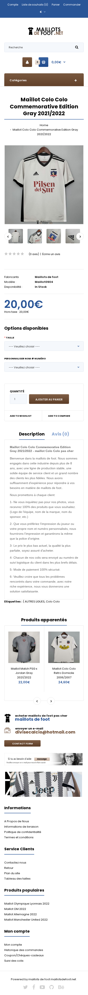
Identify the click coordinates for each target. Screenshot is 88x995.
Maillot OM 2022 (15, 909)
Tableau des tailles (17, 879)
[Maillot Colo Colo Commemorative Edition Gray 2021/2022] (44, 184)
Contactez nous (15, 863)
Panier (56, 4)
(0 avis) (34, 254)
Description (32, 434)
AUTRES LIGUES (35, 601)
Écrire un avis (51, 254)
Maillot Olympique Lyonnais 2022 (26, 904)
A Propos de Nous (16, 821)
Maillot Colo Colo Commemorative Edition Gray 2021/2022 (45, 132)
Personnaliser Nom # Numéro (25, 358)
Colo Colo (53, 601)
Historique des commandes (23, 950)
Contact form (22, 743)
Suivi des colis (13, 961)
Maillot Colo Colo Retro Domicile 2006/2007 (64, 673)
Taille (10, 337)
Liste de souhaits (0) (35, 4)
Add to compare (59, 416)
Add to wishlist (21, 416)
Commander (72, 4)
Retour (8, 868)
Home (44, 125)
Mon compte (13, 945)
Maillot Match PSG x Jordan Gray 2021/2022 (24, 673)
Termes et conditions (19, 837)
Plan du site (12, 873)
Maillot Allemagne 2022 (20, 914)
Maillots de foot (46, 277)
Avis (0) (60, 434)
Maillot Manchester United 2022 (26, 920)
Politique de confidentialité (22, 832)
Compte (12, 4)
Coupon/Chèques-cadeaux (24, 955)
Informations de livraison (21, 827)
